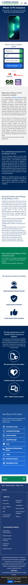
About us (6, 497)
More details (17, 581)
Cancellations (19, 505)
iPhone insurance (17, 97)
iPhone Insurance (10, 485)
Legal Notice (14, 570)
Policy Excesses (20, 508)
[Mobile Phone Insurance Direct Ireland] (8, 3)
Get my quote (12, 66)
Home (3, 485)
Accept (10, 581)
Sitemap (18, 516)
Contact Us (5, 500)
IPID (4, 511)
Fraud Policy (6, 503)
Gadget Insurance (7, 548)
